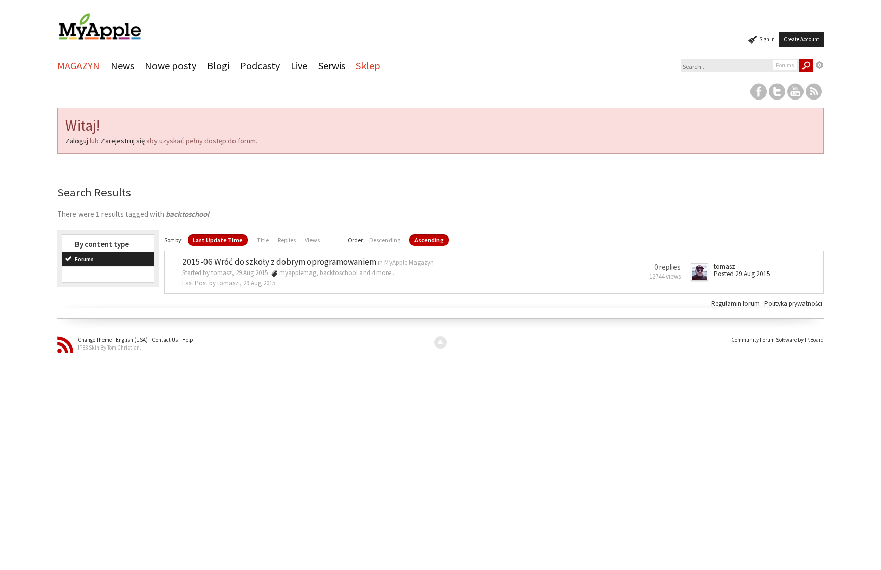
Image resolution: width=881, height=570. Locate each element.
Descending (384, 240)
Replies (287, 240)
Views (312, 240)
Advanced (820, 65)
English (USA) (132, 339)
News (122, 65)
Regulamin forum (736, 303)
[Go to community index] (99, 22)
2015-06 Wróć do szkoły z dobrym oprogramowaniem (279, 261)
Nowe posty (170, 65)
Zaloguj (76, 140)
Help (187, 339)
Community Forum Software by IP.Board (777, 339)
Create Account (801, 39)
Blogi (218, 65)
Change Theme (94, 339)
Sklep (368, 65)
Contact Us (165, 339)
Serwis (331, 65)
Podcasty (260, 65)
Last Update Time (218, 240)
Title (263, 240)
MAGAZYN (78, 65)
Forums (84, 259)
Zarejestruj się (122, 140)
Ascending (429, 240)
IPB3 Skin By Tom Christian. (109, 347)
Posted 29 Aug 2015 (742, 273)
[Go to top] (440, 342)
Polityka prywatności (793, 303)
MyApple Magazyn (409, 262)
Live (299, 65)
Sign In (767, 39)
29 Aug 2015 (259, 283)
